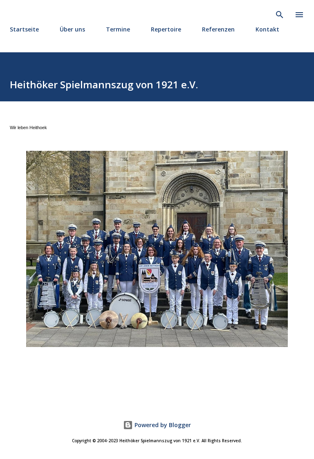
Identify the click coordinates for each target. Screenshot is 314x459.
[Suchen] (280, 15)
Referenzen (218, 29)
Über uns (72, 29)
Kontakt (267, 29)
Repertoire (166, 29)
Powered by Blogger (162, 425)
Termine (118, 29)
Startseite (24, 29)
